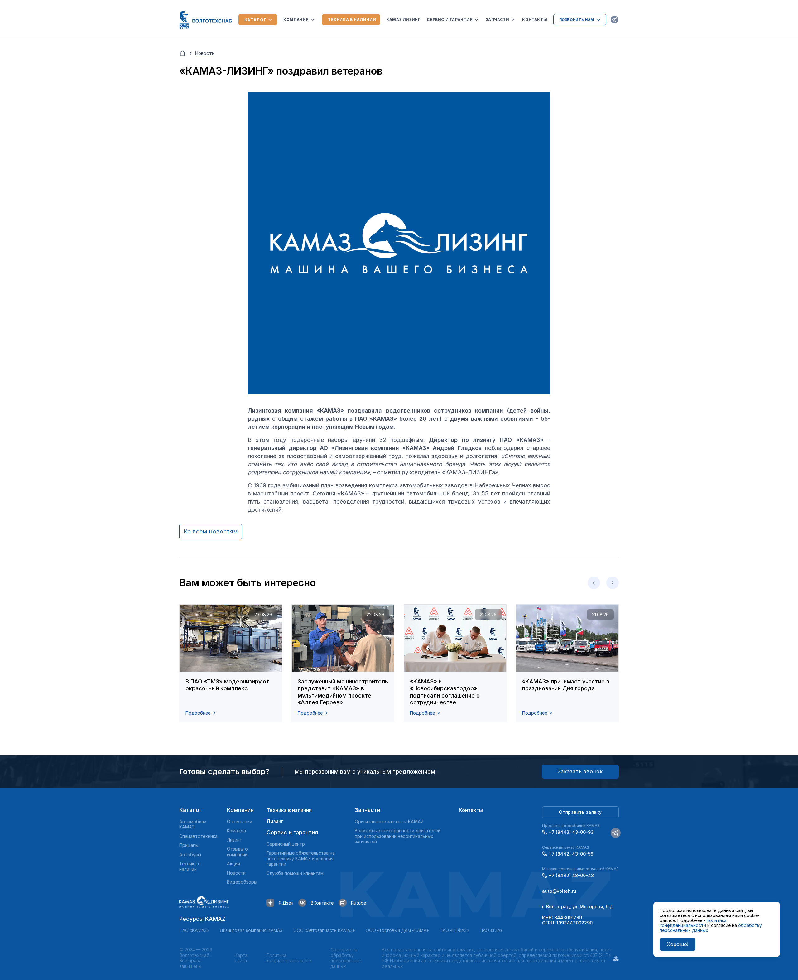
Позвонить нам (576, 19)
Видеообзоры (242, 882)
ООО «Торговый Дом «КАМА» (397, 930)
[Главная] (182, 53)
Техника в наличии (352, 19)
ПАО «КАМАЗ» (194, 930)
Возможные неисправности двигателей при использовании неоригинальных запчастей (397, 836)
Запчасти (497, 19)
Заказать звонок (580, 771)
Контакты (534, 19)
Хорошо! (677, 944)
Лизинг (234, 839)
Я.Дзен (286, 902)
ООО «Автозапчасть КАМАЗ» (324, 930)
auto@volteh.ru (559, 891)
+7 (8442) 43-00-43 (571, 875)
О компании (239, 821)
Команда (236, 830)
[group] (230, 663)
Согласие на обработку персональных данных (346, 958)
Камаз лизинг (403, 19)
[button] (594, 583)
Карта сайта (241, 958)
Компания (296, 19)
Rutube (358, 902)
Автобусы (190, 854)
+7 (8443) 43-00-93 (571, 832)
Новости (236, 873)
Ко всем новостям (211, 531)
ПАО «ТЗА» (491, 930)
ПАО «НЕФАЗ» (454, 930)
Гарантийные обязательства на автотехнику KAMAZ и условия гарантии (301, 858)
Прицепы (189, 845)
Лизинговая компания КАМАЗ (251, 930)
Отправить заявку (580, 812)
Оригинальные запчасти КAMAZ (389, 821)
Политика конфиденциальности (289, 958)
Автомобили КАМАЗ (192, 824)
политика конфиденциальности (693, 923)
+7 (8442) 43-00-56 (571, 854)
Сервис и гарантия (450, 19)
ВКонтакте (322, 902)
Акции (233, 863)
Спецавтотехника (198, 836)
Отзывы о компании (237, 851)
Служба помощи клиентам (295, 873)
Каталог (255, 19)
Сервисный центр (286, 844)
